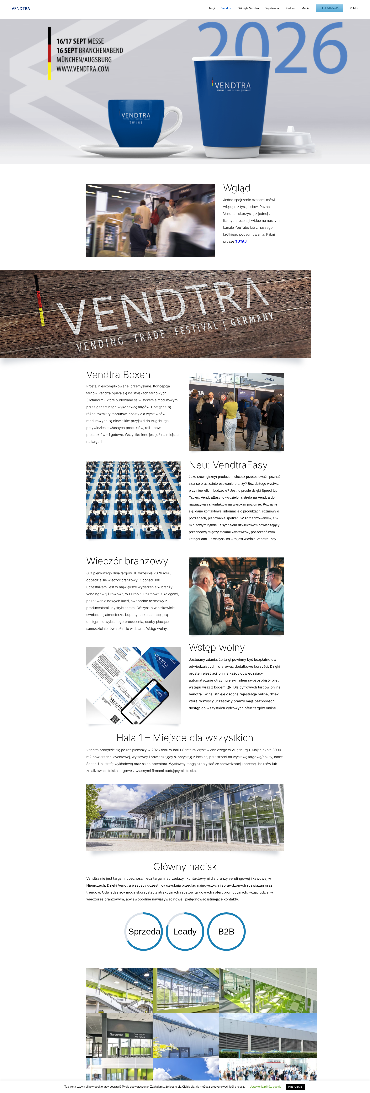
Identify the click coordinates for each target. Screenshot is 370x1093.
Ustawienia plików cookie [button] (265, 1086)
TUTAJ (241, 241)
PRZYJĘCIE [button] (295, 1086)
